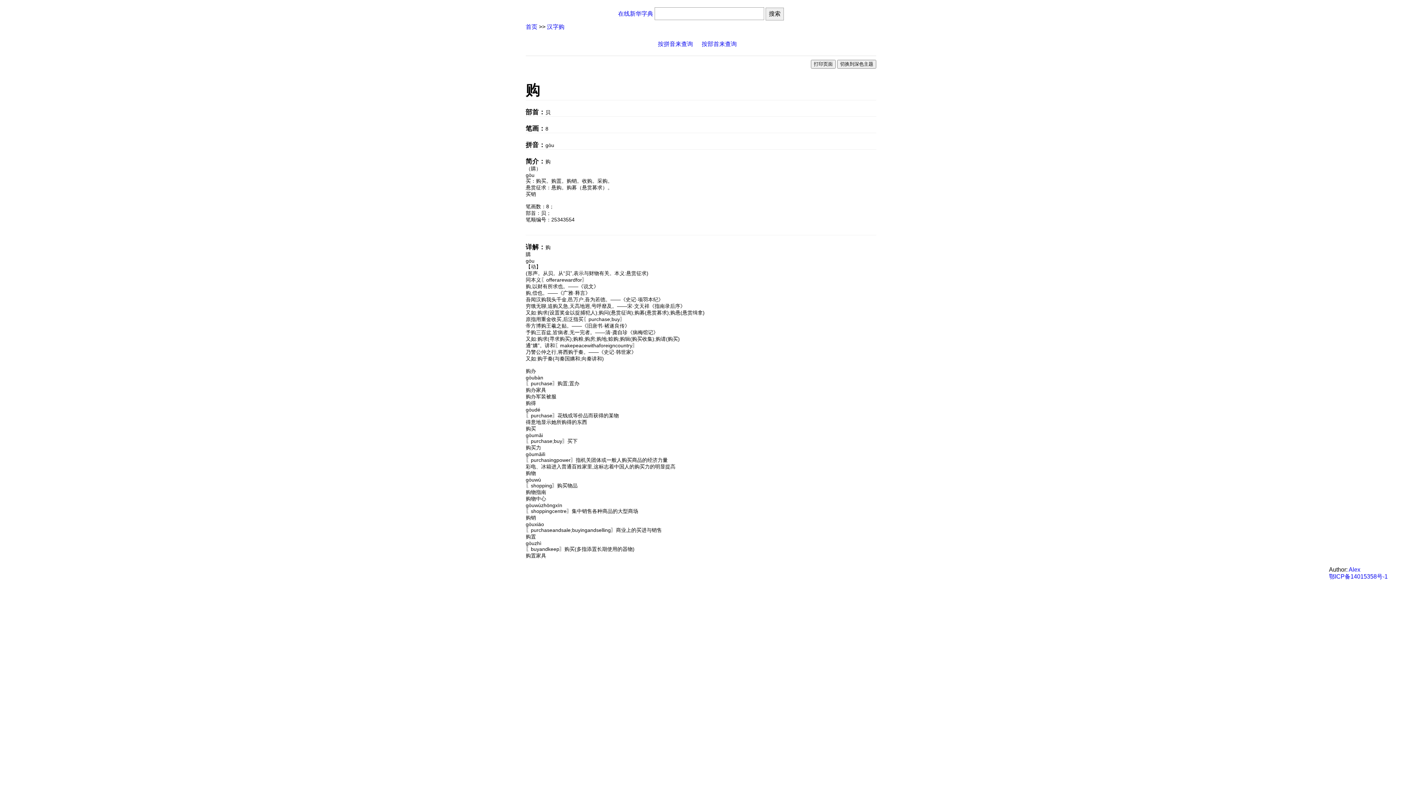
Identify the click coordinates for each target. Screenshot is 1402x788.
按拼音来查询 (675, 44)
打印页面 (823, 64)
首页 (531, 27)
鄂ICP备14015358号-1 (1358, 576)
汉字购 (555, 27)
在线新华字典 (635, 14)
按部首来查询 (719, 44)
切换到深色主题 (856, 64)
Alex (1354, 570)
